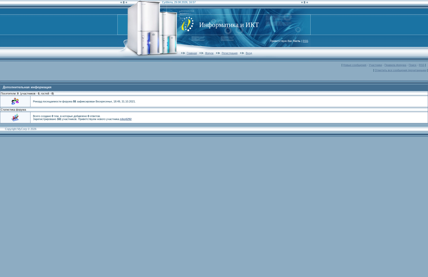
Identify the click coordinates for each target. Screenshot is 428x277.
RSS (305, 40)
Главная (192, 53)
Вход (249, 53)
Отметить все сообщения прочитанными (401, 70)
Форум (209, 53)
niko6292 (126, 119)
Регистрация (230, 53)
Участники (375, 64)
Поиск (412, 64)
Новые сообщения (354, 64)
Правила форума (395, 64)
